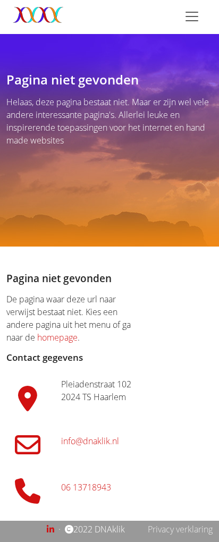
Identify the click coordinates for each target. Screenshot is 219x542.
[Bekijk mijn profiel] (51, 529)
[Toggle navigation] (192, 16)
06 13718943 (86, 487)
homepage (57, 337)
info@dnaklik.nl (90, 441)
